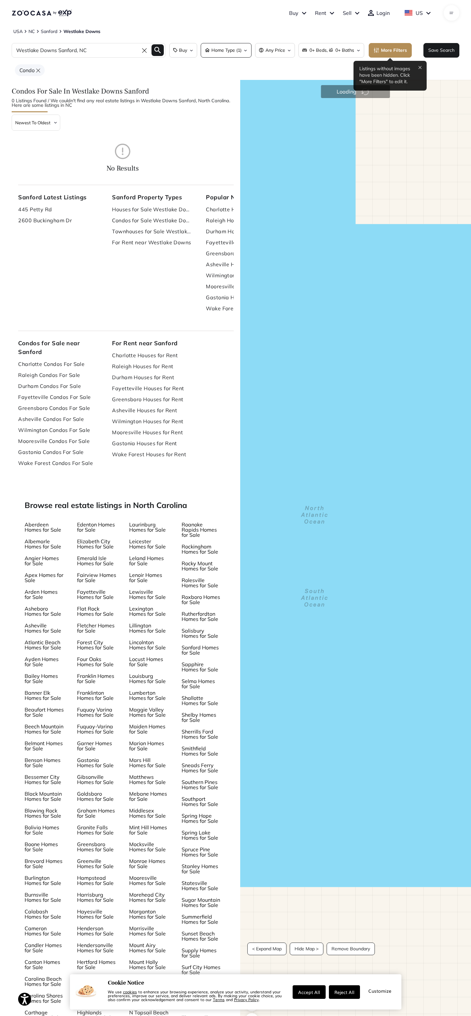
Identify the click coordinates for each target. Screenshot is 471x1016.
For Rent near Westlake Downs (151, 242)
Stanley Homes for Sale (200, 869)
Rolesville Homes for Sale (200, 583)
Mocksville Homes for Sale (147, 847)
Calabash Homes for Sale (43, 914)
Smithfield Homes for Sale (200, 751)
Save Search (441, 50)
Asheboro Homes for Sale (43, 611)
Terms (219, 999)
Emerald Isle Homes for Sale (95, 561)
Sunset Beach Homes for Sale (200, 936)
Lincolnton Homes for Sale (147, 645)
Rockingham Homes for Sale (200, 549)
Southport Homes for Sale (200, 801)
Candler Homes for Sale (43, 948)
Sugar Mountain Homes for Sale (201, 902)
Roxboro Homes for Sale (201, 599)
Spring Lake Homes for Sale (200, 835)
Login (383, 13)
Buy (293, 13)
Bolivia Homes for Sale (42, 830)
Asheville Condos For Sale (51, 419)
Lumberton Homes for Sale (147, 695)
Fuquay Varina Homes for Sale (95, 712)
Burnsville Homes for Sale (43, 897)
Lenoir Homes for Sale (145, 577)
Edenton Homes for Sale (96, 527)
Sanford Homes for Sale (200, 650)
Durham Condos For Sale (49, 386)
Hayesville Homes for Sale (95, 914)
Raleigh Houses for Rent (142, 366)
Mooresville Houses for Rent (147, 432)
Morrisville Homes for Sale (147, 931)
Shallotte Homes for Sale (200, 700)
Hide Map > (307, 949)
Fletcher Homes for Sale (96, 628)
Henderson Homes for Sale (95, 931)
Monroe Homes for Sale (147, 863)
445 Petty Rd (35, 209)
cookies (130, 992)
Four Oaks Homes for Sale (95, 662)
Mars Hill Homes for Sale (147, 762)
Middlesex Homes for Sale (147, 813)
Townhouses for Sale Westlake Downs (152, 231)
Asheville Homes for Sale (43, 628)
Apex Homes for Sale (44, 577)
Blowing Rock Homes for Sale (43, 813)
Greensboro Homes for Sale (95, 847)
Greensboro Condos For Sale (54, 408)
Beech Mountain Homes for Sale (44, 729)
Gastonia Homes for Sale (95, 762)
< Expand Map (267, 949)
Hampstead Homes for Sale (95, 880)
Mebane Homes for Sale (148, 796)
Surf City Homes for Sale (201, 970)
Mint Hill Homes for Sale (148, 830)
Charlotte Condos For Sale (51, 364)
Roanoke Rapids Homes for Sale (199, 529)
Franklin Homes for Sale (95, 678)
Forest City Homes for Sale (95, 645)
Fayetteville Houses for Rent (148, 388)
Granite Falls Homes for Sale (95, 830)
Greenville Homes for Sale (95, 863)
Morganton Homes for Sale (147, 914)
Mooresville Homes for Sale (147, 880)
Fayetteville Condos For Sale (54, 397)
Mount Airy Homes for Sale (147, 948)
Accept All (309, 992)
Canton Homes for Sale (42, 964)
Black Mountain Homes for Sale (43, 796)
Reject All (344, 992)
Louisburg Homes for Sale (147, 678)
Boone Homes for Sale (41, 847)
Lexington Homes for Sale (147, 611)
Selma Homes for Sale (198, 684)
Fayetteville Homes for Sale (95, 594)
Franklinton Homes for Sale (95, 695)
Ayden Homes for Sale (42, 662)
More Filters (394, 50)
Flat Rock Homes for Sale (95, 611)
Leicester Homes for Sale (147, 544)
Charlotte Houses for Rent (145, 355)
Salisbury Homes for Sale (200, 633)
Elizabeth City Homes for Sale (95, 544)
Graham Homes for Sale (96, 813)
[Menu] (451, 13)
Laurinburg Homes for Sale (147, 527)
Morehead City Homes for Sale (147, 897)
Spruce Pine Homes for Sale (200, 852)
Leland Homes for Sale (146, 561)
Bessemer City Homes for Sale (43, 779)
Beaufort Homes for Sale (44, 712)
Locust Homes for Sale (146, 662)
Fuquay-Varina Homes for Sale (95, 729)
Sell (347, 13)
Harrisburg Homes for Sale (95, 897)
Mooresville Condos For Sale (54, 441)
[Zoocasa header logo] (42, 13)
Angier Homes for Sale (42, 561)
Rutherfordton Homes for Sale (200, 616)
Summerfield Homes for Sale (200, 919)
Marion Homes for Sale (146, 746)
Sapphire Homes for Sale (200, 667)
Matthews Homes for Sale (147, 779)
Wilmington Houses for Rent (147, 421)
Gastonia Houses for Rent (144, 443)
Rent (320, 13)
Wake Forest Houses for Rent (149, 454)
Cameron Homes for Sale (43, 931)
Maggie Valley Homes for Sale (147, 712)
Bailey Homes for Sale (41, 678)
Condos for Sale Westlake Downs (152, 220)
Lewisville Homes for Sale (147, 594)
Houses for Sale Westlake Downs (152, 209)
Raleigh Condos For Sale (49, 375)
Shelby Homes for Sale (199, 717)
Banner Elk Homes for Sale (43, 695)
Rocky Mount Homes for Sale (200, 566)
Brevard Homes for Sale (43, 863)
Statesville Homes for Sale (200, 885)
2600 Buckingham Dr (45, 220)
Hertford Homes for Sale (96, 964)
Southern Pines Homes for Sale (200, 784)
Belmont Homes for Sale (44, 746)
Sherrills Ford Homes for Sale (200, 734)
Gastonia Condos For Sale (51, 452)
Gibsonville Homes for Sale (95, 779)
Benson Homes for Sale (43, 762)
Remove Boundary (350, 949)
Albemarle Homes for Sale (43, 544)
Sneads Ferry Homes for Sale (200, 768)
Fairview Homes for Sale (96, 577)
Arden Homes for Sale (41, 594)
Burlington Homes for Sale (43, 880)
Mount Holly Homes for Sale (147, 964)
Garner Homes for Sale (94, 746)
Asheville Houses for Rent (144, 410)
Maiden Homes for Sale (147, 729)
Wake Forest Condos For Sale (55, 463)
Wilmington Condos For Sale (54, 430)
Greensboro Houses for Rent (147, 399)
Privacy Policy (246, 999)
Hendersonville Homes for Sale (95, 948)
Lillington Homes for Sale (147, 628)
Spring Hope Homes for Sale (200, 818)
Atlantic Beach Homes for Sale (43, 645)
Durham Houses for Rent (143, 377)
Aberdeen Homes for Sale (43, 527)
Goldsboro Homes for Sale (95, 796)
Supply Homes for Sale (199, 953)
